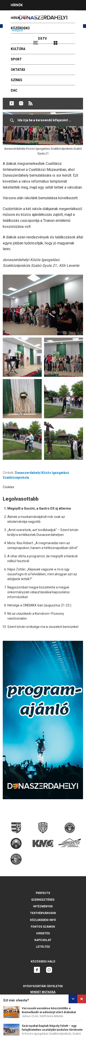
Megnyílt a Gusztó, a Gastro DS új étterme (39, 508)
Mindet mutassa (42, 992)
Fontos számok (43, 926)
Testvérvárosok (43, 913)
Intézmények (43, 906)
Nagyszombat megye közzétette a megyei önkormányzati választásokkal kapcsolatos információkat (38, 592)
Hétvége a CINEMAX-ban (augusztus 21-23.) (39, 605)
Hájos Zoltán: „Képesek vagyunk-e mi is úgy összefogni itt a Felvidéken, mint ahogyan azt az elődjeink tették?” (42, 574)
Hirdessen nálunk (26, 15)
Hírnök (17, 5)
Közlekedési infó (43, 920)
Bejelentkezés (72, 41)
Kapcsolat (42, 940)
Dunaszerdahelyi (12, 103)
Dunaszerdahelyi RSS (30, 103)
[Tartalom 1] (43, 305)
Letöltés (43, 946)
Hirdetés (43, 933)
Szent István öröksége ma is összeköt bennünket (42, 627)
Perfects (43, 893)
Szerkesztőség (43, 899)
